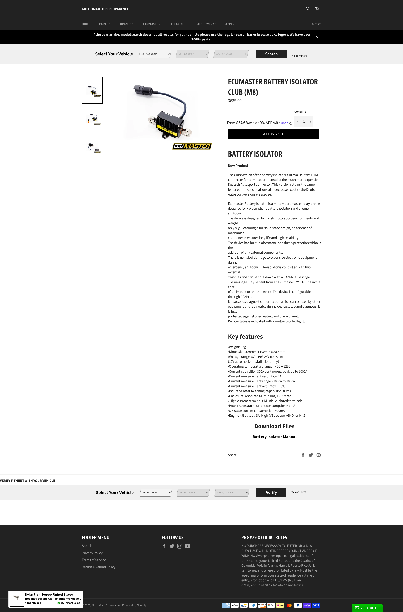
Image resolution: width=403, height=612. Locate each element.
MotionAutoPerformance (105, 9)
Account (316, 24)
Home (86, 24)
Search (271, 54)
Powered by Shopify (134, 605)
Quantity (300, 112)
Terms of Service (94, 559)
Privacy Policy (92, 553)
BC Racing (177, 24)
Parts (104, 24)
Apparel (231, 24)
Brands (126, 24)
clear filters (299, 56)
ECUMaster (151, 24)
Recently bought (69, 598)
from (49, 594)
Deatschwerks (205, 24)
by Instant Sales (70, 603)
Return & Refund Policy (98, 567)
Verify (271, 493)
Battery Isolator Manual (275, 437)
